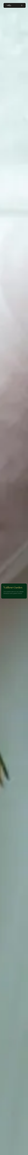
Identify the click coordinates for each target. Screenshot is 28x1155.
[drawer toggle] (21, 5)
